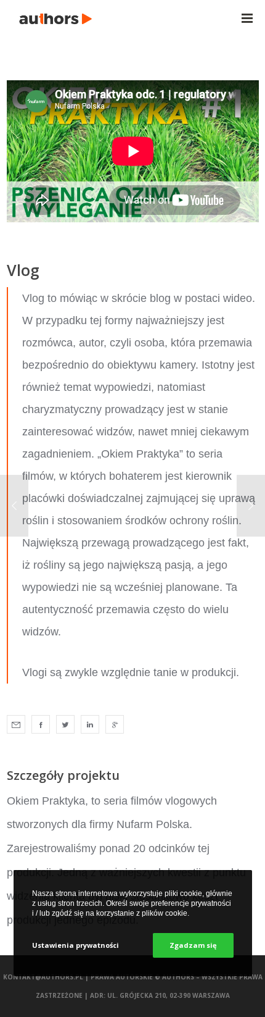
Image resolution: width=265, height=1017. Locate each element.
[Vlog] (16, 724)
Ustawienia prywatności (75, 945)
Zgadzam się (193, 945)
